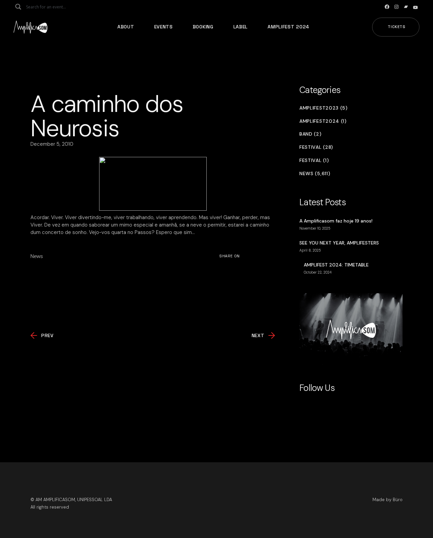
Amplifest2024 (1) (323, 121)
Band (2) (310, 134)
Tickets (397, 26)
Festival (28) (316, 147)
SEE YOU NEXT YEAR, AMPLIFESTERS (339, 243)
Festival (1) (314, 160)
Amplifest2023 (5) (323, 108)
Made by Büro (387, 499)
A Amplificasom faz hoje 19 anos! (335, 221)
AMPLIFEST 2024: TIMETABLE (336, 265)
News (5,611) (314, 174)
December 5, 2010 (51, 144)
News (36, 256)
